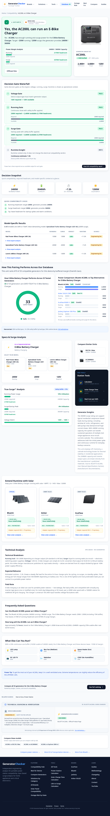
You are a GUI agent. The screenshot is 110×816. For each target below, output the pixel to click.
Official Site (12, 71)
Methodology (97, 771)
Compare (94, 4)
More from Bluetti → (82, 752)
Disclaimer (49, 806)
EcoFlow (74, 767)
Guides (103, 4)
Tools (53, 4)
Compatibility (12, 13)
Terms (62, 806)
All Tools (54, 767)
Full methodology (63, 329)
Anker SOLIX (76, 778)
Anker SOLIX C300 (64, 293)
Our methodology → (80, 730)
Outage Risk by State (38, 795)
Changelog (95, 775)
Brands (29, 4)
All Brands (34, 785)
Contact (94, 782)
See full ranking (95, 687)
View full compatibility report (93, 166)
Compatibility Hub (37, 767)
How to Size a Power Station (24, 697)
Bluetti (73, 771)
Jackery (74, 775)
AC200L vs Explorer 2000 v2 (49, 744)
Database (65, 4)
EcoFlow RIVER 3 (64, 302)
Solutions (41, 4)
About (94, 778)
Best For (85, 4)
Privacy (56, 806)
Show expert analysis (14, 241)
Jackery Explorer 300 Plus (67, 311)
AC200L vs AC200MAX (30, 744)
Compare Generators (38, 775)
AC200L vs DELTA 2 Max (12, 744)
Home (4, 13)
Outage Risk (77, 4)
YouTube (95, 786)
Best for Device (36, 771)
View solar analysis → (15, 535)
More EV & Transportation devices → (57, 752)
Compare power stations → (30, 752)
